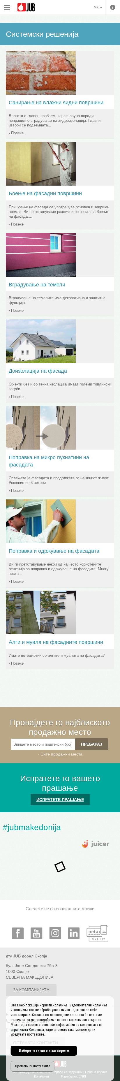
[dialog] (60, 1038)
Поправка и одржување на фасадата (54, 551)
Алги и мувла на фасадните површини (56, 642)
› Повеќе (16, 133)
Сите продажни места (61, 754)
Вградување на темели (37, 285)
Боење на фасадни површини (45, 193)
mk (96, 7)
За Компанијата (31, 989)
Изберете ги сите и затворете (44, 1051)
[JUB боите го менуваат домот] (26, 7)
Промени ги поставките (32, 1066)
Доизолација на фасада (38, 371)
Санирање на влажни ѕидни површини (56, 102)
